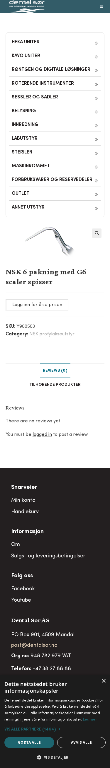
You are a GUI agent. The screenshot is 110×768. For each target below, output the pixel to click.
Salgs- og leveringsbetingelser (48, 556)
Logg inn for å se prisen (37, 305)
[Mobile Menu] (102, 6)
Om (15, 544)
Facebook (23, 589)
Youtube (21, 600)
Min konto (23, 500)
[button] (96, 233)
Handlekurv (25, 512)
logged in (42, 434)
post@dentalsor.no (34, 645)
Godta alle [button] (29, 742)
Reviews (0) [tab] (55, 371)
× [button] (103, 681)
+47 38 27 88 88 (52, 669)
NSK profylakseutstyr (52, 334)
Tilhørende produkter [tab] (55, 385)
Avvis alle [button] (81, 742)
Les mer (90, 719)
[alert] (55, 721)
